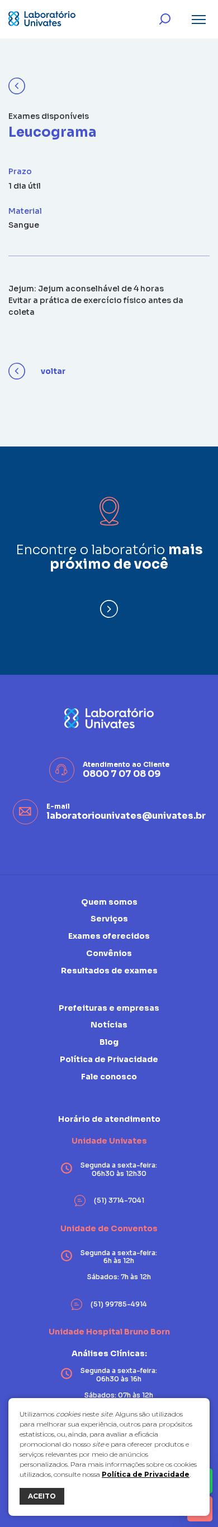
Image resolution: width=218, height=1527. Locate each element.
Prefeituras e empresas (109, 1008)
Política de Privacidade (145, 1474)
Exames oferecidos (109, 936)
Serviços (109, 919)
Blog (109, 1042)
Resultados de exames (109, 971)
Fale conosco (109, 1077)
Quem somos (109, 902)
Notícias (109, 1025)
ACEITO (42, 1496)
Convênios (109, 953)
